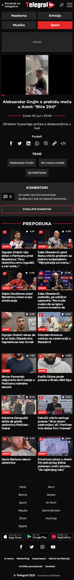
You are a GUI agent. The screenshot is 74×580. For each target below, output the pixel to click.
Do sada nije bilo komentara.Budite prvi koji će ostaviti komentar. (43, 196)
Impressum (39, 558)
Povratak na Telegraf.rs (12, 5)
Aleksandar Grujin (22, 162)
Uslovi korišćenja (59, 558)
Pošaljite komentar (37, 209)
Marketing (23, 558)
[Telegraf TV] (53, 547)
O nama (9, 558)
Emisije (55, 15)
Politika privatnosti (30, 566)
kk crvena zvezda (52, 162)
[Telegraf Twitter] (32, 547)
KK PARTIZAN (37, 172)
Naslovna (19, 15)
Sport (55, 25)
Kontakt (50, 566)
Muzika (19, 25)
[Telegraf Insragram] (42, 547)
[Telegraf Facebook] (21, 547)
